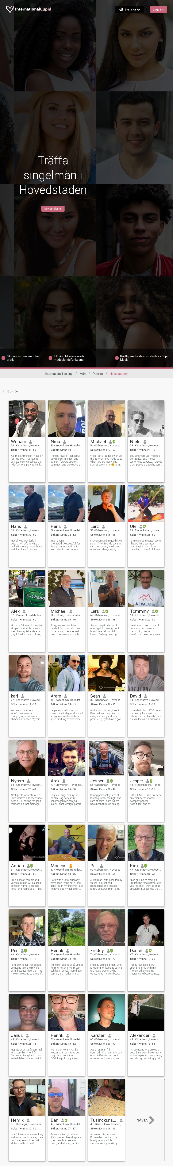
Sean (95, 696)
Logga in (158, 9)
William (18, 441)
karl (14, 696)
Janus (17, 1035)
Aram (56, 696)
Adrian (17, 865)
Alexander (140, 1035)
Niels (135, 441)
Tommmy (139, 611)
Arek (55, 780)
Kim (134, 865)
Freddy (97, 950)
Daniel (136, 950)
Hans (16, 526)
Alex (15, 611)
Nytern (17, 780)
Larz (94, 526)
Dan (54, 1120)
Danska (98, 373)
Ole (133, 526)
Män (83, 373)
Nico (55, 441)
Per (93, 865)
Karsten (97, 1035)
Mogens (58, 865)
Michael (98, 441)
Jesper (97, 780)
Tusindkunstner (103, 1120)
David (135, 696)
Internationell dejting (59, 373)
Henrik (57, 950)
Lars (94, 611)
